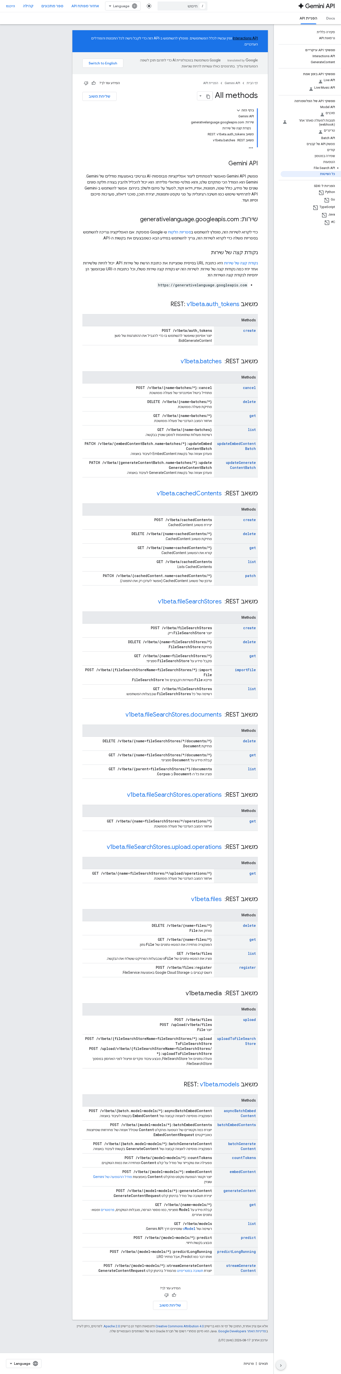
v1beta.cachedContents (189, 493)
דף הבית (252, 83)
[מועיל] (93, 83)
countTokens (244, 1157)
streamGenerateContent (241, 1268)
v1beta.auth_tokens (213, 304)
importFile (245, 669)
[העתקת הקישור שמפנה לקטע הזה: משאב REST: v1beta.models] (179, 1085)
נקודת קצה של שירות (241, 263)
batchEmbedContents (236, 1124)
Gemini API (232, 83)
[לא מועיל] (86, 83)
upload (249, 1019)
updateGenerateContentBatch (241, 465)
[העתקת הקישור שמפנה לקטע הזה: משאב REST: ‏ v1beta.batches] (176, 362)
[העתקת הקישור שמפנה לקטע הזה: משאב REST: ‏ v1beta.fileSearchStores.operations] (122, 795)
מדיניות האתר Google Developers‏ (242, 1331)
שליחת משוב (99, 96)
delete (249, 401)
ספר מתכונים (52, 6)
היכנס (10, 6)
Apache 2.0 (112, 1326)
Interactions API (245, 38)
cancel (249, 387)
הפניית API (308, 18)
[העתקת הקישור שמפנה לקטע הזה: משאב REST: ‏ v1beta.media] (181, 994)
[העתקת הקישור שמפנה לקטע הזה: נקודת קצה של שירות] (206, 253)
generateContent (239, 1190)
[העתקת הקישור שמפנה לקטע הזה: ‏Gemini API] (223, 164)
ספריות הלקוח (179, 232)
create (249, 330)
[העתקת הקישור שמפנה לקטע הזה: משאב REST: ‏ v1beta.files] (186, 900)
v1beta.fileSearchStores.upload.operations (164, 847)
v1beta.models (219, 1084)
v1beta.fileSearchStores (190, 601)
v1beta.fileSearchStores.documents (174, 714)
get (252, 415)
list (252, 429)
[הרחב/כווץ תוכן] (238, 110)
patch (250, 575)
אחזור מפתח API (85, 6)
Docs (330, 18)
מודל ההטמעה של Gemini (112, 1177)
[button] (311, 168)
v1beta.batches (201, 361)
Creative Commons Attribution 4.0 (180, 1326)
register (247, 967)
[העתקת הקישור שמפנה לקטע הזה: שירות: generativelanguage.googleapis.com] (135, 220)
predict (248, 1237)
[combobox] (182, 5)
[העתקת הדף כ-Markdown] (208, 96)
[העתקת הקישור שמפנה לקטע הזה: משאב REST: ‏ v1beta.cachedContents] (152, 494)
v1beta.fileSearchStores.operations (174, 794)
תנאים (263, 1364)
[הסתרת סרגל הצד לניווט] (281, 1365)
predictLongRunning (236, 1251)
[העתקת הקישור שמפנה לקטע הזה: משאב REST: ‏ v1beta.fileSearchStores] (153, 602)
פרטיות (249, 1364)
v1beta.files (206, 899)
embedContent (243, 1171)
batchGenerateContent (242, 1146)
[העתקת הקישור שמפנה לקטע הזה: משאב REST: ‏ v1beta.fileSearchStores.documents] (121, 715)
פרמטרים (107, 1210)
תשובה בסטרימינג (190, 1271)
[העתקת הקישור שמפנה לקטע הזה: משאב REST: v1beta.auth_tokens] (165, 305)
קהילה (28, 6)
